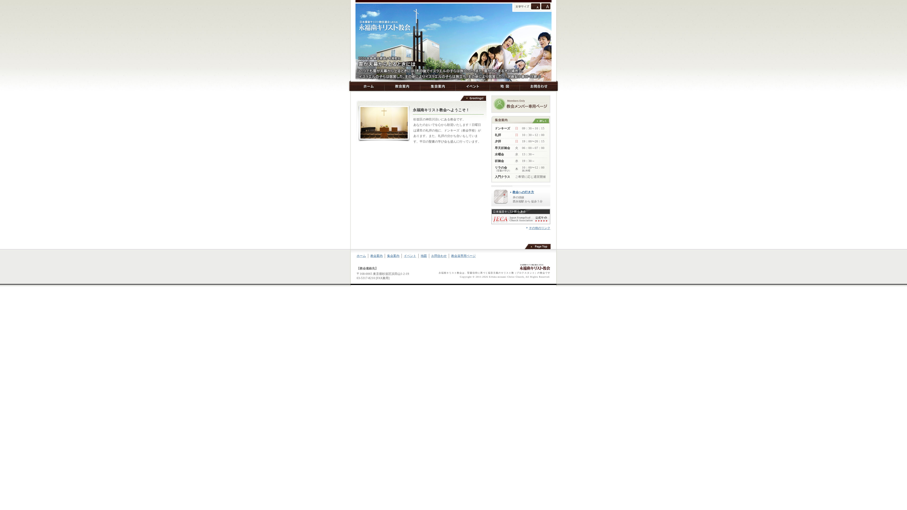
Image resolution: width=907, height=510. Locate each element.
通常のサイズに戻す (535, 6)
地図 (505, 86)
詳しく (540, 121)
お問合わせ (539, 86)
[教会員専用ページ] (520, 104)
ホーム (366, 86)
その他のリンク (539, 228)
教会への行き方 (523, 192)
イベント (473, 86)
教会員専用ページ (463, 256)
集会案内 (438, 86)
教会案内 (402, 86)
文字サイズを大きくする (545, 6)
